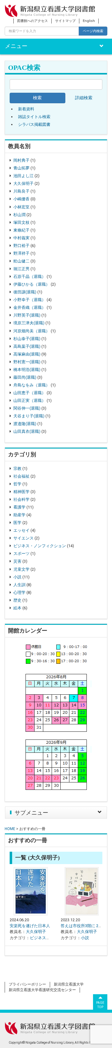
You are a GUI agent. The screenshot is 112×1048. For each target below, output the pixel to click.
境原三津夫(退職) (28, 323)
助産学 (19, 515)
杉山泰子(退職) (26, 338)
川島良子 (21, 191)
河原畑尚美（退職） (31, 331)
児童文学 (21, 569)
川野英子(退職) (26, 315)
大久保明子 (23, 183)
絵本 (17, 608)
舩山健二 (21, 261)
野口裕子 (21, 245)
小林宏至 (21, 207)
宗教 (17, 468)
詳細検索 (83, 98)
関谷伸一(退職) (26, 408)
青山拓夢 (21, 168)
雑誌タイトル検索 (34, 116)
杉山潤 (19, 214)
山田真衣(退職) (26, 431)
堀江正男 (21, 268)
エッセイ (21, 530)
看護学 (19, 507)
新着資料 (26, 109)
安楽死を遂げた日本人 (30, 925)
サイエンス (23, 538)
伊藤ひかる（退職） (31, 284)
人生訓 (19, 584)
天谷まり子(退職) (28, 416)
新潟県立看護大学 (69, 984)
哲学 (17, 484)
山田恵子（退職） (29, 392)
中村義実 (21, 238)
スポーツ (21, 553)
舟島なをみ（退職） (31, 385)
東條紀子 (21, 230)
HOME (10, 829)
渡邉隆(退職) (24, 423)
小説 (17, 577)
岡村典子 (21, 160)
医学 (17, 522)
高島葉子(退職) (26, 346)
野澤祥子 (21, 253)
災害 (17, 561)
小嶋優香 (21, 199)
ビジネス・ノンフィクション (39, 545)
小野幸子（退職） (29, 299)
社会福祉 (21, 476)
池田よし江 (23, 175)
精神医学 (21, 491)
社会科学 (21, 499)
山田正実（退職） (29, 400)
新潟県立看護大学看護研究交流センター (42, 990)
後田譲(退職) (24, 292)
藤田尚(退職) (24, 377)
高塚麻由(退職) (26, 354)
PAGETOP (100, 1005)
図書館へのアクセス (32, 21)
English (89, 21)
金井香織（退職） (29, 307)
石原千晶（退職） (29, 276)
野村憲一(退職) (26, 362)
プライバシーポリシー (27, 984)
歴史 (17, 600)
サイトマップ (65, 21)
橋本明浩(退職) (26, 369)
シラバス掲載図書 (34, 124)
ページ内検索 (93, 31)
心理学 (19, 592)
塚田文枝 (21, 222)
